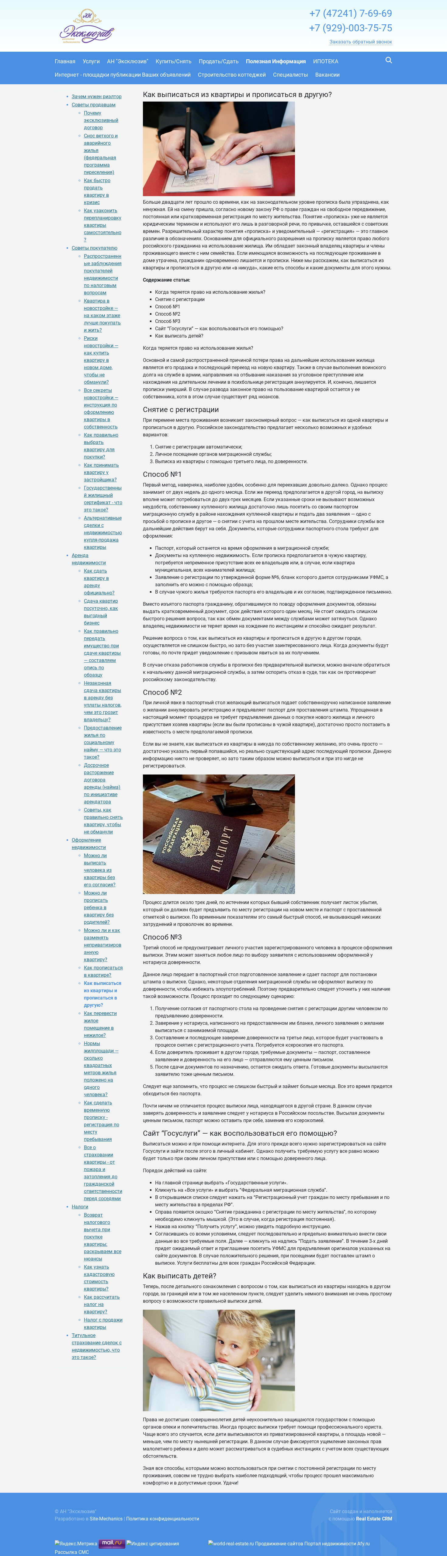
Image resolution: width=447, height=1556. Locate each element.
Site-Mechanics (106, 1519)
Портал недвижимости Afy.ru (337, 1544)
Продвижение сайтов (279, 1544)
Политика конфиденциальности (162, 1519)
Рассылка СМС (72, 1552)
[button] (361, 42)
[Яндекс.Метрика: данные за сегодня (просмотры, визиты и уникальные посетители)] (76, 1543)
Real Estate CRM (374, 1519)
